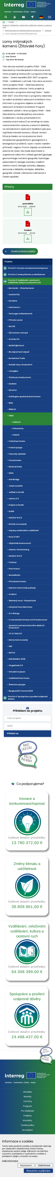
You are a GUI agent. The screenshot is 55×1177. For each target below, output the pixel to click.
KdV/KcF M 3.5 (15, 556)
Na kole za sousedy (18, 524)
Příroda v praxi (16, 320)
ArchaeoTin (14, 339)
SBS (10, 646)
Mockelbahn (14, 575)
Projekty (8, 261)
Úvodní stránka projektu (23, 251)
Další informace (10, 1160)
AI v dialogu (14, 613)
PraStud (12, 562)
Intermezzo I (14, 307)
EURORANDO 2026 (17, 659)
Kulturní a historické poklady (22, 588)
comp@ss (13, 371)
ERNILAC (12, 409)
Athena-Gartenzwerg (19, 549)
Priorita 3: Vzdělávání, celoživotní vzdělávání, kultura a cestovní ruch (24, 281)
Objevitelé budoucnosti (20, 543)
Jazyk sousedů (16, 486)
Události (17, 422)
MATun (12, 652)
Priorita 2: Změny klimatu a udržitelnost (26, 274)
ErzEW (11, 511)
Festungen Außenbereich (20, 313)
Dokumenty (18, 428)
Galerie (16, 435)
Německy (41, 17)
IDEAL (11, 473)
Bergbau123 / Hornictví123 (21, 691)
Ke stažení (27, 1130)
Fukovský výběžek (17, 454)
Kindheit (12, 384)
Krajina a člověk (16, 505)
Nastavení (26, 1165)
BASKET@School (16, 345)
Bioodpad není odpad (19, 352)
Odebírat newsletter (23, 17)
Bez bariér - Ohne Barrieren (21, 288)
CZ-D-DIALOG (15, 633)
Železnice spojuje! (17, 684)
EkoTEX (12, 326)
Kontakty (27, 1120)
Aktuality (27, 1092)
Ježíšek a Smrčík (16, 492)
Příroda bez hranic (17, 581)
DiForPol (13, 390)
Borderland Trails (17, 358)
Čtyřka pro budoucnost (20, 377)
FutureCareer (15, 460)
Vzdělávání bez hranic (19, 678)
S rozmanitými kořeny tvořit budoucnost (28, 619)
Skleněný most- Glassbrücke (22, 600)
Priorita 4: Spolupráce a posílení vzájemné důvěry (28, 697)
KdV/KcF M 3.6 (15, 517)
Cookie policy (27, 1125)
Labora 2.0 (14, 498)
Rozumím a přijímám (38, 1170)
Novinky (27, 1096)
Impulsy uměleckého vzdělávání (24, 530)
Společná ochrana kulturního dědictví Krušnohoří (26, 626)
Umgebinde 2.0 (16, 665)
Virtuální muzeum (17, 672)
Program (27, 1106)
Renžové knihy (15, 466)
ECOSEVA (13, 301)
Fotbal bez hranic (17, 441)
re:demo (13, 594)
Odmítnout (44, 1165)
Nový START (14, 537)
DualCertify (14, 294)
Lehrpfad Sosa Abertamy (20, 607)
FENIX (11, 415)
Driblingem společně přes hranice (25, 396)
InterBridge (14, 479)
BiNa (11, 403)
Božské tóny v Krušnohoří (20, 364)
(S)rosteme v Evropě (18, 332)
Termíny (27, 1101)
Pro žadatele (27, 1111)
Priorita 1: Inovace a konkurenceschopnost (28, 268)
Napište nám (32, 17)
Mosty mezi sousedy (18, 640)
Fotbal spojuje (15, 447)
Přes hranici (14, 568)
